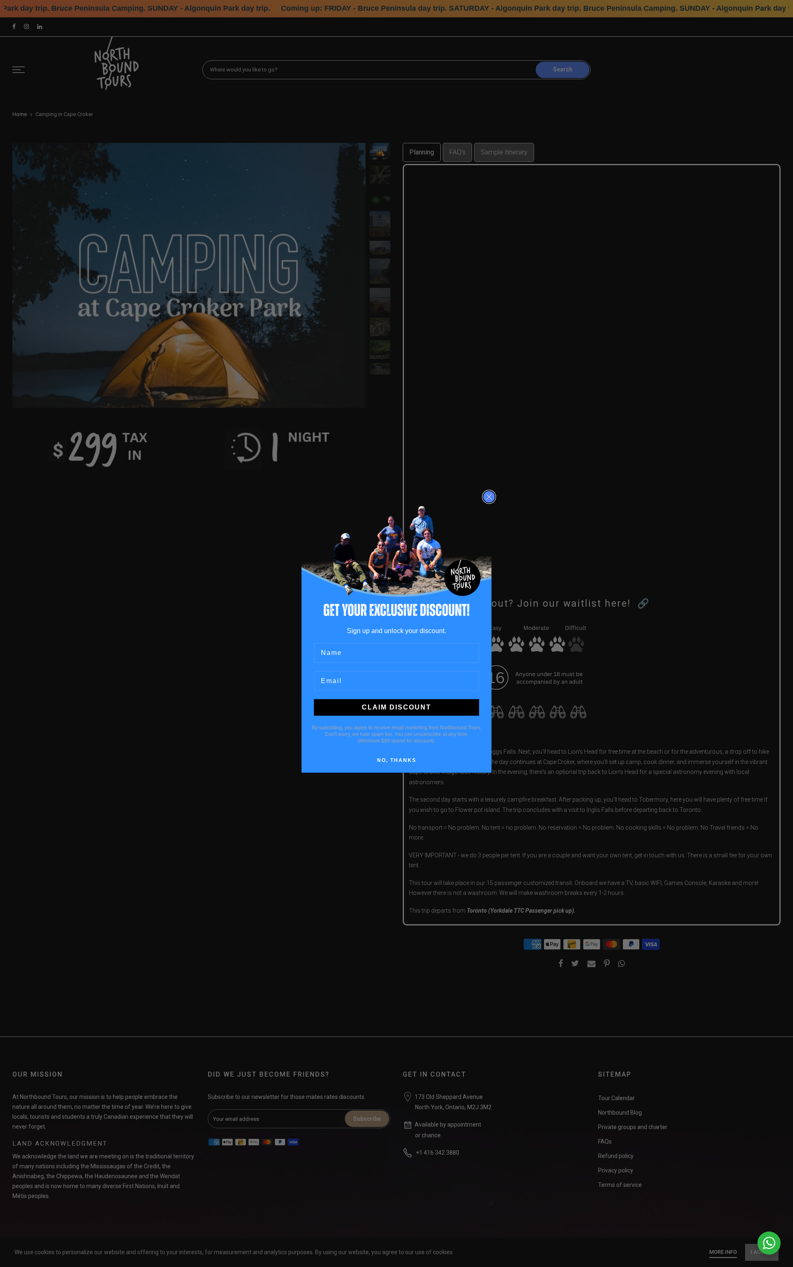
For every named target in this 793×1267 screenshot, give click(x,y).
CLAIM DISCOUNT (396, 707)
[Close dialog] (489, 496)
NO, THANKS (396, 760)
